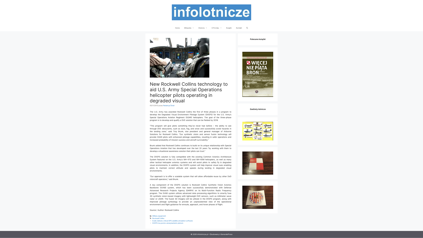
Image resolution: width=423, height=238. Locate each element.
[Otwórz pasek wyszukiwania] (247, 28)
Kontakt (239, 28)
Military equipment (159, 216)
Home (177, 28)
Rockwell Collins (158, 218)
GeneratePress (226, 234)
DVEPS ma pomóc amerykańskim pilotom (167, 223)
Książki (229, 28)
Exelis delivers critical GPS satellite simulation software (172, 221)
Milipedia (187, 28)
